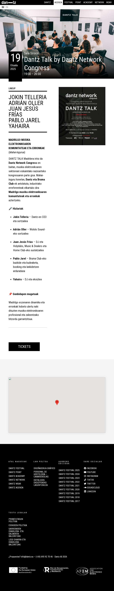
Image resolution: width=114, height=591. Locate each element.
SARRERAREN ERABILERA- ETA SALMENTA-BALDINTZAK (16, 532)
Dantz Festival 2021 (69, 485)
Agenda (58, 2)
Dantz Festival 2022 (69, 482)
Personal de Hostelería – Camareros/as (41, 474)
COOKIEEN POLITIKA (18, 525)
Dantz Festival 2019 (69, 493)
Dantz (47, 2)
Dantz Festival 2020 (69, 489)
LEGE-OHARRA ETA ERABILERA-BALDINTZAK (17, 542)
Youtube (91, 472)
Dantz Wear (15, 484)
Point (78, 2)
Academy (88, 2)
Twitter (90, 484)
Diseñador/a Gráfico (44, 468)
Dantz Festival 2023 (69, 478)
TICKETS (24, 347)
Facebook (91, 468)
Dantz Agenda (16, 487)
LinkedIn (91, 491)
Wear (108, 2)
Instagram (92, 476)
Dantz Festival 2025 (69, 470)
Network (99, 2)
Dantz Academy (17, 476)
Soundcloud (93, 487)
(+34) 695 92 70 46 (44, 556)
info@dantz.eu (27, 556)
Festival (68, 2)
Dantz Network (17, 480)
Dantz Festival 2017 (69, 501)
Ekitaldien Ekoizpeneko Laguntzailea (41, 482)
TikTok (90, 480)
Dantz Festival (16, 468)
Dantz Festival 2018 (69, 497)
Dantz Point (15, 472)
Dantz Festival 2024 (69, 474)
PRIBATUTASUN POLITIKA (16, 520)
